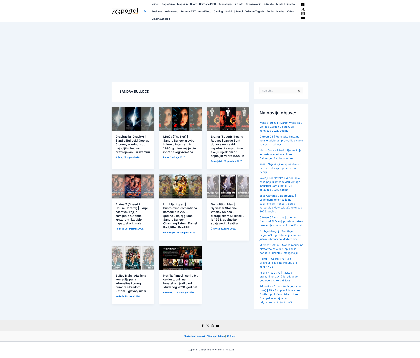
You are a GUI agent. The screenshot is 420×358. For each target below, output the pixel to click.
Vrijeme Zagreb (254, 11)
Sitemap (211, 336)
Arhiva (221, 336)
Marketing (189, 336)
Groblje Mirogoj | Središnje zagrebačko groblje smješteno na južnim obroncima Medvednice (280, 235)
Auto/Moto (204, 11)
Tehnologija (225, 4)
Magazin (182, 4)
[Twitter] (303, 9)
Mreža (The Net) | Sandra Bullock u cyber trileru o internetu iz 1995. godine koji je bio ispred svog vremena (179, 144)
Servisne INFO (207, 4)
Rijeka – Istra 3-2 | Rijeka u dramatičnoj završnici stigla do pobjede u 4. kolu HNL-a (279, 276)
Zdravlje (269, 4)
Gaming (218, 11)
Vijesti (155, 4)
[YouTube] (303, 18)
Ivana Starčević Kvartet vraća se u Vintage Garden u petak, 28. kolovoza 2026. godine (281, 126)
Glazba (280, 11)
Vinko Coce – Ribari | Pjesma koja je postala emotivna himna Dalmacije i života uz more (280, 154)
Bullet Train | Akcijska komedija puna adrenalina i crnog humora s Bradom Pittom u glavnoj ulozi (131, 283)
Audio (269, 11)
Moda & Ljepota (285, 4)
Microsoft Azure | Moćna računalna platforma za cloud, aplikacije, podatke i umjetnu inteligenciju (281, 248)
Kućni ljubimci (234, 11)
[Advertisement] (210, 47)
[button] (145, 11)
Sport (193, 4)
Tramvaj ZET (188, 11)
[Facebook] (303, 5)
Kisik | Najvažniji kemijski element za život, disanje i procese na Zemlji (280, 168)
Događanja (168, 4)
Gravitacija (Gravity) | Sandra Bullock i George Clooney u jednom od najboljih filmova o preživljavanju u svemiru (133, 144)
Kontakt (201, 336)
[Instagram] (303, 13)
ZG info (239, 4)
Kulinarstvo (171, 11)
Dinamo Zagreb (161, 18)
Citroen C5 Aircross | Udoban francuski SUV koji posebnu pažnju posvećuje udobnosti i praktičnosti (281, 221)
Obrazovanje (253, 4)
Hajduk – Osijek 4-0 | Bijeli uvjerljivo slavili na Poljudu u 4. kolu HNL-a (278, 262)
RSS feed (231, 336)
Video (290, 11)
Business (157, 11)
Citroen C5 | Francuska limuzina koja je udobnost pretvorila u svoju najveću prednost (281, 140)
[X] (207, 325)
